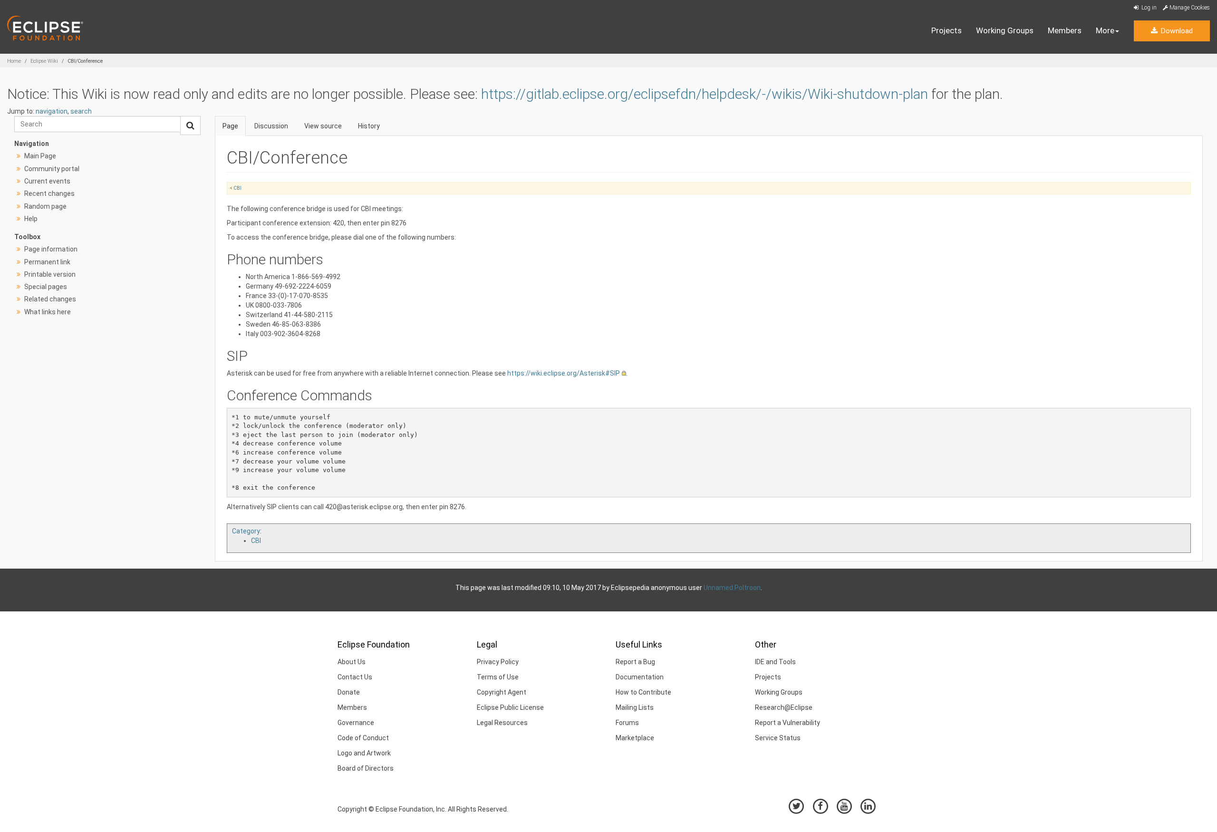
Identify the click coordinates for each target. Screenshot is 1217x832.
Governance (356, 722)
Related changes (50, 299)
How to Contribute (643, 692)
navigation (52, 111)
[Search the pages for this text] (190, 125)
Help (31, 219)
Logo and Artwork (364, 753)
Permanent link (47, 262)
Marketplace (635, 738)
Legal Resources (502, 722)
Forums (627, 722)
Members (1065, 30)
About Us (352, 662)
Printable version (50, 274)
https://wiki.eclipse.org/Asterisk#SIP (563, 373)
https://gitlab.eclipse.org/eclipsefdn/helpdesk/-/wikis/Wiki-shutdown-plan (704, 94)
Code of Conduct (363, 738)
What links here (47, 312)
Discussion (271, 126)
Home (14, 61)
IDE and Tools (775, 662)
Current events (47, 181)
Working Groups (1004, 30)
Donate (349, 692)
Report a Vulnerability (787, 722)
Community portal (51, 169)
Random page (45, 206)
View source (323, 126)
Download (1176, 31)
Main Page (40, 156)
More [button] (1105, 30)
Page (230, 126)
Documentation (640, 677)
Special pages (45, 286)
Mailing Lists (635, 707)
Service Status (778, 738)
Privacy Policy (498, 662)
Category (246, 531)
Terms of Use (498, 677)
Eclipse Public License (510, 707)
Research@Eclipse (783, 707)
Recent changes (49, 193)
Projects (946, 30)
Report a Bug (635, 662)
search (81, 111)
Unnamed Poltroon (732, 587)
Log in (1148, 7)
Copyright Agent (501, 692)
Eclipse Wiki (44, 61)
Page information (50, 249)
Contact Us (355, 677)
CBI (237, 188)
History (369, 126)
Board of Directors (366, 768)
